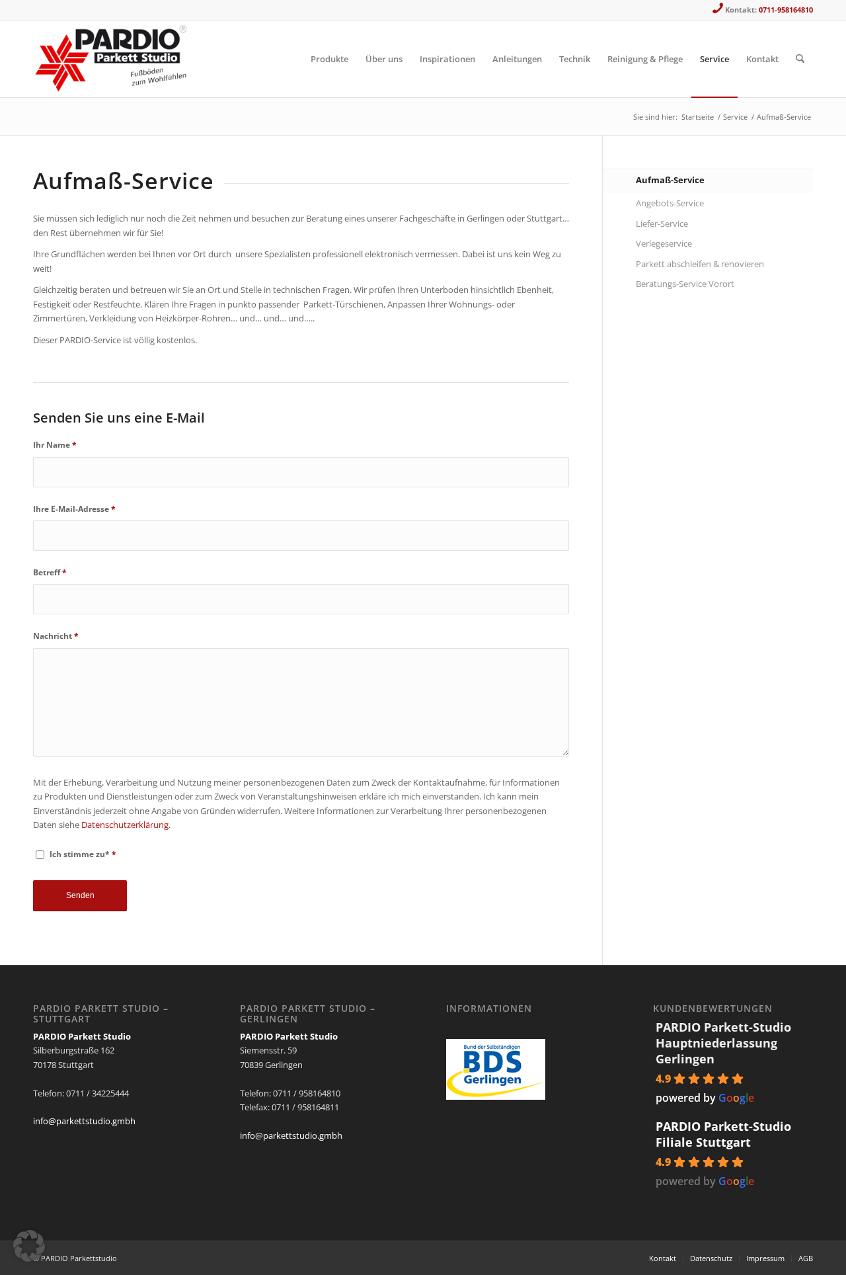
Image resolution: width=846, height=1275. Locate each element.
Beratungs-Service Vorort (685, 284)
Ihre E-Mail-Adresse (74, 508)
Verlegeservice (664, 243)
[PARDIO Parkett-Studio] (114, 59)
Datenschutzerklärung (125, 825)
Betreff (50, 572)
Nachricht (56, 635)
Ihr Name (55, 444)
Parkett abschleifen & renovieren (700, 264)
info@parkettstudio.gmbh (84, 1121)
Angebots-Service (670, 203)
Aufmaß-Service (670, 180)
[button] (29, 1246)
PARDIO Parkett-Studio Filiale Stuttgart (723, 1134)
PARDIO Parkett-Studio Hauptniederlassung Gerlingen (723, 1043)
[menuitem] (329, 59)
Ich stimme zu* (83, 854)
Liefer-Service (662, 223)
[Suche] (800, 59)
